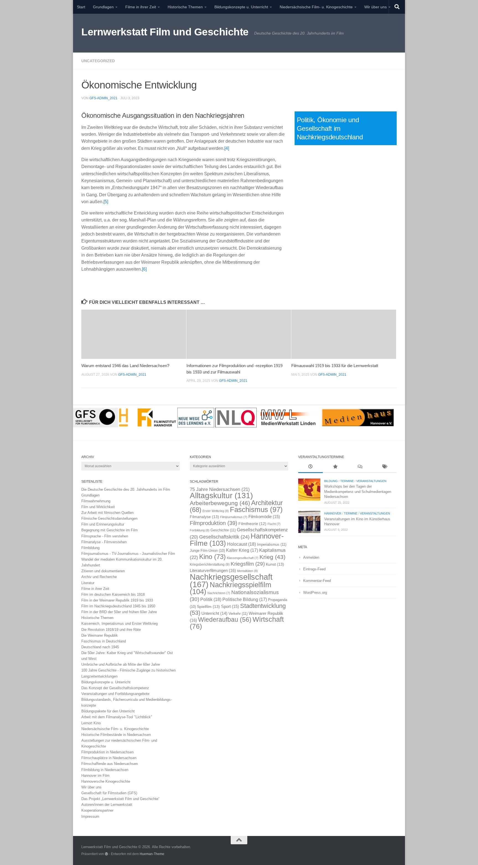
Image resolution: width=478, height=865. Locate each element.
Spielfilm (208, 606)
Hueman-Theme (152, 854)
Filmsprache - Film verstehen (104, 536)
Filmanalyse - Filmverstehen (104, 542)
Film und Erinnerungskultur (102, 524)
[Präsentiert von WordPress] (106, 854)
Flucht (273, 524)
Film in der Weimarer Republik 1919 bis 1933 (117, 600)
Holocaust (241, 544)
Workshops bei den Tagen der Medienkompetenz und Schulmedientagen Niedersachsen (357, 491)
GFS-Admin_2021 (103, 98)
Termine (347, 481)
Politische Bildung (244, 599)
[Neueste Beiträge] (310, 467)
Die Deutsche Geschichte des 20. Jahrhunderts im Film (125, 489)
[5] (105, 201)
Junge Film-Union (207, 551)
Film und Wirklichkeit (98, 507)
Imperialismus (271, 544)
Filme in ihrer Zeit (140, 7)
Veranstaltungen (371, 481)
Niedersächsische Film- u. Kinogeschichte (316, 7)
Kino (212, 556)
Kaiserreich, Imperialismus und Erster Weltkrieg (119, 623)
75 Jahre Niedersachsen (220, 489)
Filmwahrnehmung (95, 501)
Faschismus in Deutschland (103, 641)
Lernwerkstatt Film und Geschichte (165, 32)
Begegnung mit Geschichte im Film (109, 530)
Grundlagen (103, 7)
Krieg (272, 557)
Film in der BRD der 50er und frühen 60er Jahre (119, 612)
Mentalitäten (247, 571)
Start (81, 7)
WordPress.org (315, 592)
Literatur (87, 583)
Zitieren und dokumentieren (103, 571)
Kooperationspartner (97, 810)
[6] (144, 269)
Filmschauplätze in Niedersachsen (108, 758)
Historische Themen (185, 7)
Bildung (331, 481)
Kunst (275, 564)
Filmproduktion (213, 523)
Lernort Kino (91, 723)
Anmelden (311, 557)
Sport (230, 606)
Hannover (332, 513)
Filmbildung (90, 548)
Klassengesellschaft (242, 558)
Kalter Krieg (242, 550)
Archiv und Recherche (99, 577)
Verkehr (238, 613)
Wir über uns (375, 7)
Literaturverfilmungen (213, 570)
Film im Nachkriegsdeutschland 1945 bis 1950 (118, 606)
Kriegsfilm (248, 564)
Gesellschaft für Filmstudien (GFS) (109, 793)
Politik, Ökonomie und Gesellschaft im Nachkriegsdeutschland (330, 128)
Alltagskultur (221, 495)
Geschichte (223, 530)
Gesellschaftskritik (224, 537)
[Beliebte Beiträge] (335, 467)
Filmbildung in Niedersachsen (104, 770)
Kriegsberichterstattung (210, 564)
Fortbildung (199, 530)
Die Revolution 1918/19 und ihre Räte (111, 630)
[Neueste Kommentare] (359, 467)
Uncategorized (98, 61)
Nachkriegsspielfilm (230, 588)
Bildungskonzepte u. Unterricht (241, 7)
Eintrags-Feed (314, 569)
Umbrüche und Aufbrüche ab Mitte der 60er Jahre (120, 664)
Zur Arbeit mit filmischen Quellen (107, 513)
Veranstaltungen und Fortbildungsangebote (115, 694)
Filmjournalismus (233, 517)
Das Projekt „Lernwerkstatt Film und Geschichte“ (120, 799)
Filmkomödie (264, 516)
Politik (210, 599)
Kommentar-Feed (317, 581)
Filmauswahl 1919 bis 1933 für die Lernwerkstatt (334, 365)
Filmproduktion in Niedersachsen (107, 752)
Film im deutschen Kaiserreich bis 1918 (113, 594)
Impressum (90, 816)
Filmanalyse (204, 516)
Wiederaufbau (224, 619)
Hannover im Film (95, 775)
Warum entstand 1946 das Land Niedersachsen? (125, 365)
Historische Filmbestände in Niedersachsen (116, 735)
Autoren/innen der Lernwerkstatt (106, 805)
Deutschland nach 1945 (100, 647)
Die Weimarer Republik (99, 635)
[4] (226, 148)
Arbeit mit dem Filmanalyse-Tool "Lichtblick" (116, 717)
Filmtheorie (252, 524)
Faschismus (256, 509)
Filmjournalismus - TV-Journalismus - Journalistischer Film (128, 554)
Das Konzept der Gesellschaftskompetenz (115, 688)
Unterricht (214, 613)
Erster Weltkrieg (215, 511)
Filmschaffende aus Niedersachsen (109, 764)
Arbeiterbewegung (220, 503)
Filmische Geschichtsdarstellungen (109, 518)
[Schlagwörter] (384, 467)
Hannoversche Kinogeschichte (105, 781)
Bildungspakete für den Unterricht (108, 711)
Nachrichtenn (218, 593)
